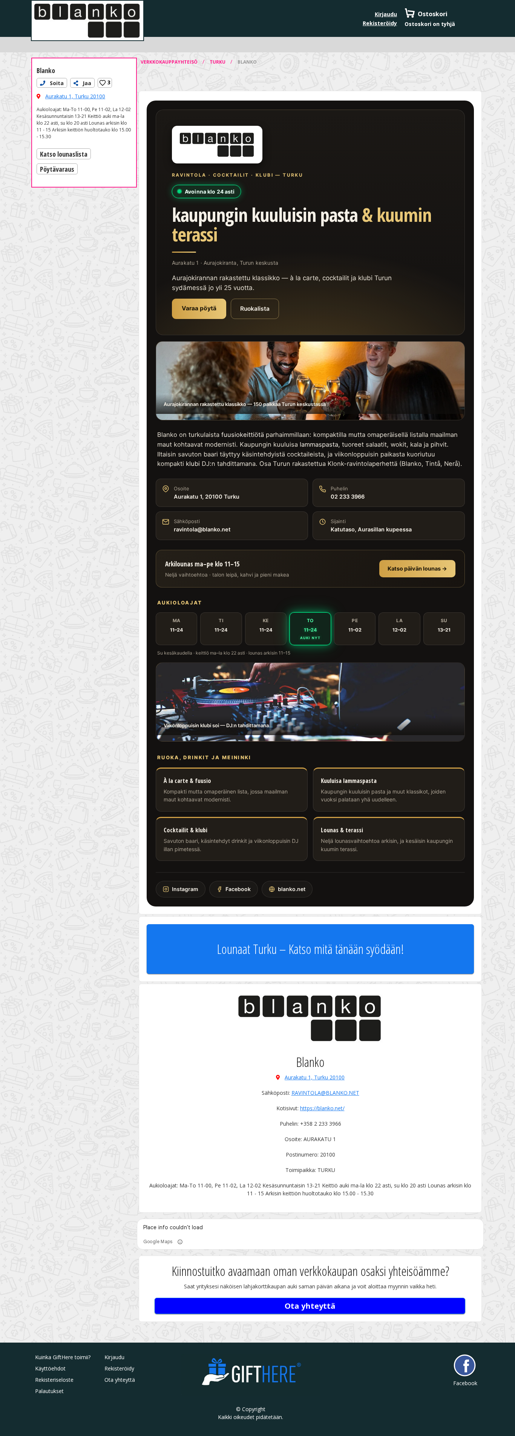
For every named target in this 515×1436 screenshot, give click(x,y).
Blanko (46, 70)
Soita (56, 83)
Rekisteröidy (380, 23)
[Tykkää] (102, 82)
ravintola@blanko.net (202, 529)
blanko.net (291, 889)
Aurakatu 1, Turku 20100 (75, 96)
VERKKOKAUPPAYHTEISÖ (170, 62)
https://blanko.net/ (322, 1108)
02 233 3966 (348, 496)
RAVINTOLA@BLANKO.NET (325, 1092)
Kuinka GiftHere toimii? (62, 1357)
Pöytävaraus (57, 168)
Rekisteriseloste (54, 1379)
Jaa (86, 83)
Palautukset (49, 1391)
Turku (218, 62)
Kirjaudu (386, 14)
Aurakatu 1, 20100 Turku (206, 496)
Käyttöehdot (50, 1368)
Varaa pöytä (199, 308)
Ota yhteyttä (310, 1306)
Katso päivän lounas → (417, 568)
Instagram (185, 889)
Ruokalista (255, 308)
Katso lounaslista (63, 153)
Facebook (238, 889)
